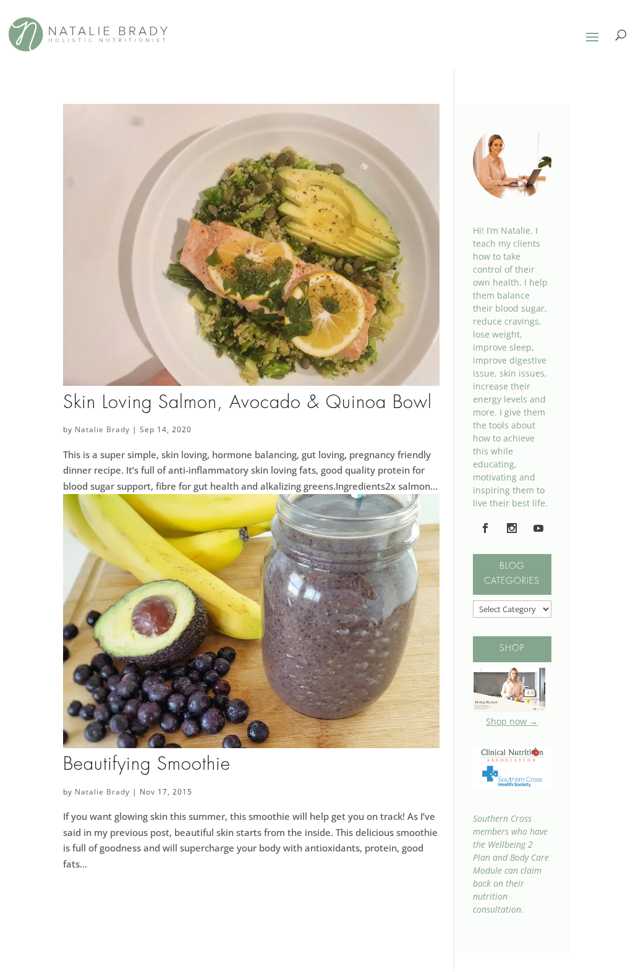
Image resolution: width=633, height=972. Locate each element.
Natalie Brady (102, 429)
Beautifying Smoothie (147, 765)
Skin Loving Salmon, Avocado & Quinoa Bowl (247, 403)
